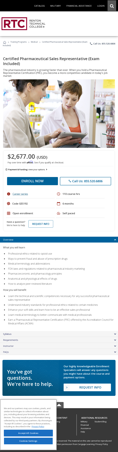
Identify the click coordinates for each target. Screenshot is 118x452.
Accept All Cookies (28, 433)
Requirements (10, 339)
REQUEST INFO (40, 224)
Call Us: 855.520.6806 (102, 43)
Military (84, 421)
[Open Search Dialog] (112, 5)
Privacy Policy (101, 444)
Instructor (8, 345)
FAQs (6, 351)
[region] (28, 424)
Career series (20, 194)
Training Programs (18, 42)
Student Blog (100, 421)
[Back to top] (59, 417)
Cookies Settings (28, 441)
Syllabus (7, 333)
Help (83, 431)
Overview (8, 239)
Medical (34, 42)
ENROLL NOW (32, 181)
